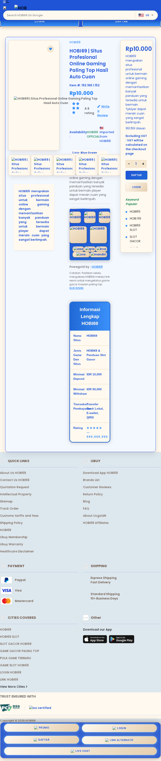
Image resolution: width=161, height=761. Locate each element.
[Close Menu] (4, 9)
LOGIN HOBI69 (10, 672)
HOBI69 (74, 42)
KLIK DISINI (76, 288)
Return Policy (93, 494)
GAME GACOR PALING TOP (19, 651)
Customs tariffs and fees (19, 516)
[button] (50, 49)
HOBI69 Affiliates (96, 523)
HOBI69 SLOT (9, 637)
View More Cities (13, 687)
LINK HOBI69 (9, 679)
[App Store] (95, 640)
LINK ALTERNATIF (122, 738)
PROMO (44, 728)
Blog (86, 501)
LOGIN (40, 21)
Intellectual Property (15, 494)
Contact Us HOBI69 (14, 480)
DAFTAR (136, 175)
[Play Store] (121, 640)
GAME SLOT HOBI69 (14, 665)
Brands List (91, 480)
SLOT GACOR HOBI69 (15, 644)
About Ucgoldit (94, 516)
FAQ (86, 508)
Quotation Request (14, 487)
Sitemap (6, 501)
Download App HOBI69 (100, 473)
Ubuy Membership (13, 537)
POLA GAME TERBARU (15, 658)
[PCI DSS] (10, 708)
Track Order (9, 508)
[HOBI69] (20, 8)
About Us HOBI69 (13, 473)
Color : (84, 152)
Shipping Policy (11, 523)
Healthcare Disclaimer (17, 551)
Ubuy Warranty (11, 544)
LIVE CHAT (82, 750)
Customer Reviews (97, 487)
